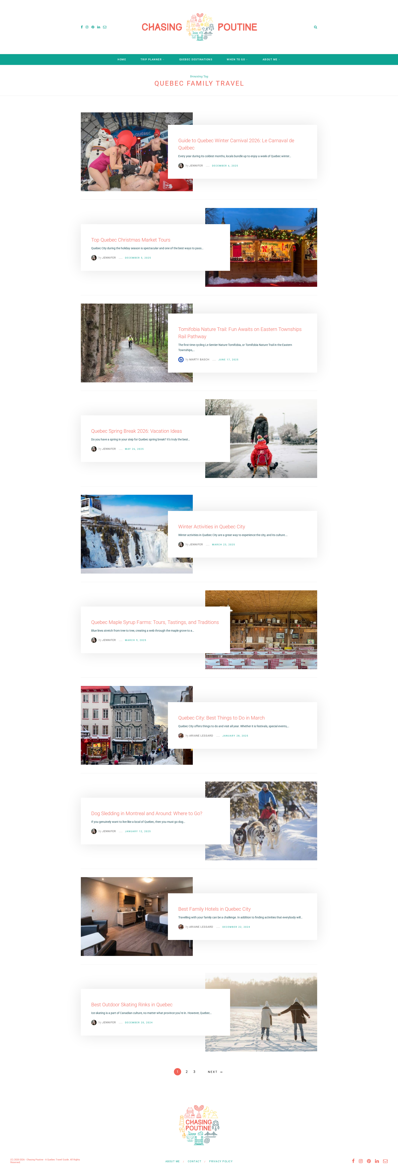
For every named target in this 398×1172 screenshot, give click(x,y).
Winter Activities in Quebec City (211, 527)
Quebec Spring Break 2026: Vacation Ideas (136, 431)
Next (213, 1072)
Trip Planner (151, 59)
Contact (194, 1161)
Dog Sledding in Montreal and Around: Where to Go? (146, 813)
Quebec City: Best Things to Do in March (221, 718)
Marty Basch (199, 359)
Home (122, 59)
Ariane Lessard (201, 735)
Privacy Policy (221, 1161)
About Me (270, 59)
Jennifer (196, 165)
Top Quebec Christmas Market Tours (130, 240)
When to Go (236, 59)
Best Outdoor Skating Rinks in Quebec (131, 1005)
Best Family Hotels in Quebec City (214, 909)
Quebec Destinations (195, 59)
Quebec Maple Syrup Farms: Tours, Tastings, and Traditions (155, 622)
